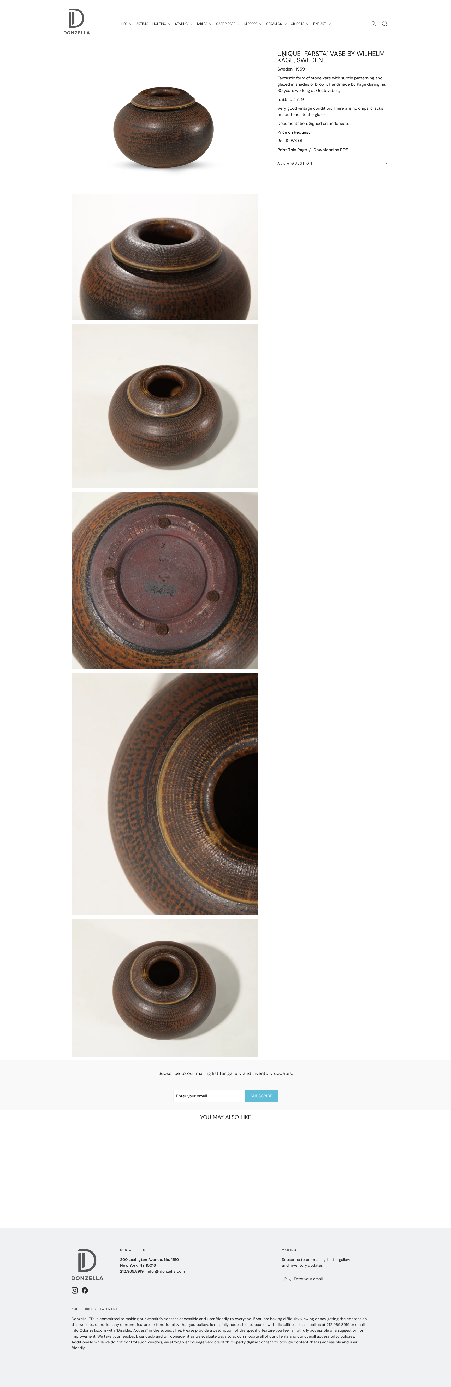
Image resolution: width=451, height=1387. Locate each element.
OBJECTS (298, 24)
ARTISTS (142, 24)
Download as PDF (330, 150)
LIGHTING (159, 24)
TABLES (202, 24)
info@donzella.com (89, 1330)
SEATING (181, 24)
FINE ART (320, 24)
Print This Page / (294, 150)
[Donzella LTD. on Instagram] (75, 1290)
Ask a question (295, 163)
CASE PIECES (226, 24)
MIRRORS (251, 24)
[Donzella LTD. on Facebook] (85, 1290)
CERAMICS (274, 24)
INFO (124, 24)
